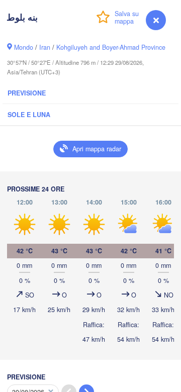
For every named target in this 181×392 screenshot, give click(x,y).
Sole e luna (29, 114)
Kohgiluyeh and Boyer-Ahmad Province (110, 47)
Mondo (23, 47)
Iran (44, 47)
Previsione (27, 92)
